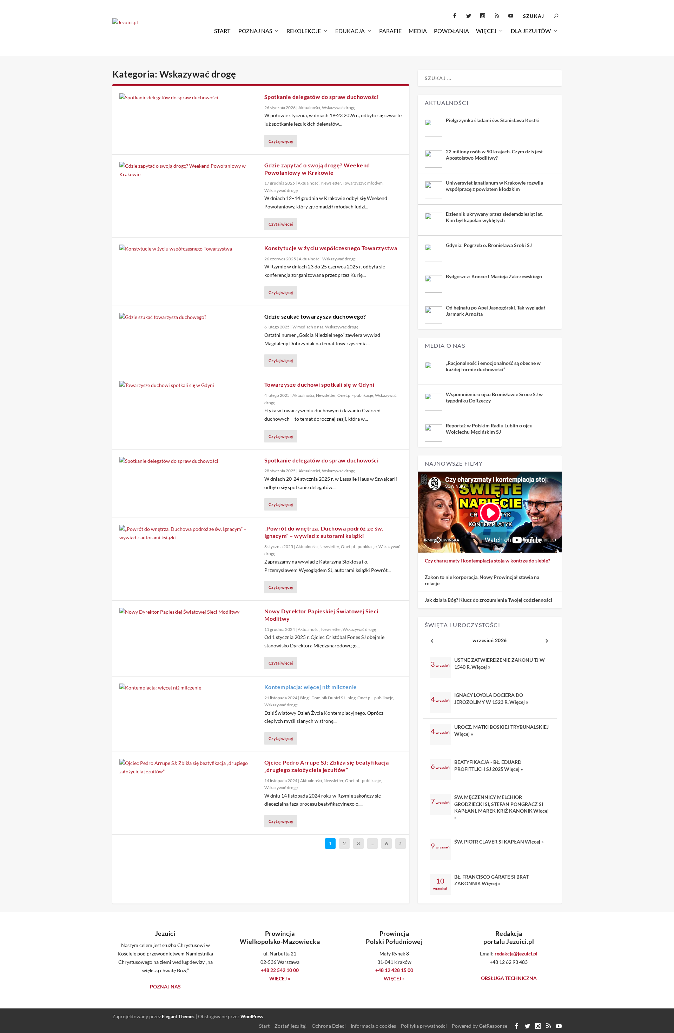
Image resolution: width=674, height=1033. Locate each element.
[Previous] (432, 641)
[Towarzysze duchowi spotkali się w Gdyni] (188, 385)
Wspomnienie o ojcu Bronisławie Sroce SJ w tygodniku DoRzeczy (494, 397)
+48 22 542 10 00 (280, 970)
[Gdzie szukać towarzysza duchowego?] (188, 317)
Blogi (305, 697)
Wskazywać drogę (338, 107)
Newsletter (331, 183)
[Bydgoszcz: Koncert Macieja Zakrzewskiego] (433, 284)
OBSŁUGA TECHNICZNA (509, 978)
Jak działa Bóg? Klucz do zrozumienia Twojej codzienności (488, 600)
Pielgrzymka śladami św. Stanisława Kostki (493, 120)
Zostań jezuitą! (291, 1026)
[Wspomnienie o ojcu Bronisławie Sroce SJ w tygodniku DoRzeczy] (433, 402)
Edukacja (350, 30)
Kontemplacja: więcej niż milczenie (310, 687)
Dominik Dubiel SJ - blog (333, 697)
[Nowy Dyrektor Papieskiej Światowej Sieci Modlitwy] (188, 612)
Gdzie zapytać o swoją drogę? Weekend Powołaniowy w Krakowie (317, 169)
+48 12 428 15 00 (394, 970)
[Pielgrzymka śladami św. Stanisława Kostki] (433, 127)
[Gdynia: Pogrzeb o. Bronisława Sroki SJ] (433, 252)
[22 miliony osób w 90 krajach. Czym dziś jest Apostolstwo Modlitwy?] (433, 159)
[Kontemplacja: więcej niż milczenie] (188, 688)
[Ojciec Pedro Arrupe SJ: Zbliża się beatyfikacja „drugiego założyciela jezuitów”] (188, 767)
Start (222, 30)
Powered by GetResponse (479, 1026)
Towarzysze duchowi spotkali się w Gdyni (319, 384)
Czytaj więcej (281, 141)
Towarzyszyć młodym (363, 183)
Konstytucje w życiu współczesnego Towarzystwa (330, 248)
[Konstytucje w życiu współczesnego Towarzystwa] (188, 249)
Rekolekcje (303, 30)
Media (418, 30)
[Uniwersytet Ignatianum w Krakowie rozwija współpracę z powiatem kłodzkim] (433, 190)
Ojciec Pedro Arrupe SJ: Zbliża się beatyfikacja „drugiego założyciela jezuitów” (326, 766)
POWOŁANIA (451, 30)
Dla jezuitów (531, 30)
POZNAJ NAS (165, 986)
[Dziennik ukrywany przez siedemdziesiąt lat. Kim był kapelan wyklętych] (433, 221)
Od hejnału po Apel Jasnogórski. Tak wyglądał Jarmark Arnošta (495, 311)
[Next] (547, 641)
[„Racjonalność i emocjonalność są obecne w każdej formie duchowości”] (433, 370)
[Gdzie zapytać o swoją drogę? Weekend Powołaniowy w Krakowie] (188, 170)
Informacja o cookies (373, 1026)
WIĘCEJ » (279, 978)
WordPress (251, 1016)
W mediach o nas (307, 326)
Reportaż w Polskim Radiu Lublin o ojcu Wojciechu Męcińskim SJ (489, 428)
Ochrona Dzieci (329, 1026)
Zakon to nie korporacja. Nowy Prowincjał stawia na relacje (482, 580)
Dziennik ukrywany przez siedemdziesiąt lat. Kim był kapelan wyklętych (494, 217)
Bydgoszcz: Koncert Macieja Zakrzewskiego (494, 276)
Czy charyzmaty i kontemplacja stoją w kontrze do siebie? (487, 561)
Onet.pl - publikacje (355, 395)
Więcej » (480, 667)
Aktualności (309, 107)
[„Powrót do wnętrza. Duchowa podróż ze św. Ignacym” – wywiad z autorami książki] (188, 533)
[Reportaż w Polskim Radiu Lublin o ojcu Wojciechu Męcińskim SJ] (433, 433)
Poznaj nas (255, 30)
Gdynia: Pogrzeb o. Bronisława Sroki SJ (489, 245)
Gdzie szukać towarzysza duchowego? (315, 316)
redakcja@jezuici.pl (516, 954)
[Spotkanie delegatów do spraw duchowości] (188, 97)
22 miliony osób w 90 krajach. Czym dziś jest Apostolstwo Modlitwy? (494, 154)
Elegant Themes (178, 1016)
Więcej (486, 30)
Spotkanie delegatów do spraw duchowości (321, 96)
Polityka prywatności (424, 1026)
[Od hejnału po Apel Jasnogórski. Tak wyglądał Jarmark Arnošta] (433, 315)
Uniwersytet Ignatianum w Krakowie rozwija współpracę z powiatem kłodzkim (494, 186)
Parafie (390, 30)
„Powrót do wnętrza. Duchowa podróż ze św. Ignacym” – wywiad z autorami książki (324, 532)
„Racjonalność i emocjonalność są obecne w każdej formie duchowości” (493, 366)
